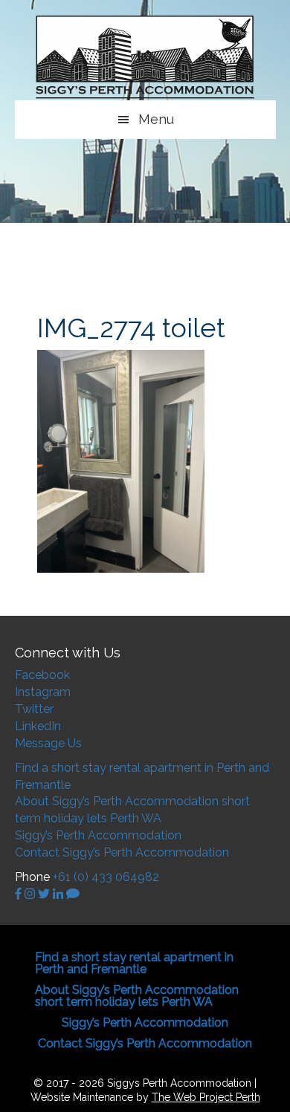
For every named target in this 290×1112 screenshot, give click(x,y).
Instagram (43, 692)
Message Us (48, 743)
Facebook (42, 675)
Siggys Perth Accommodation (145, 57)
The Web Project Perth (206, 1097)
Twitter (34, 709)
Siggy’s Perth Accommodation (98, 835)
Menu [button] (156, 119)
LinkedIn (38, 726)
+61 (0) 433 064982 (106, 877)
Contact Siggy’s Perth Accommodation (122, 852)
